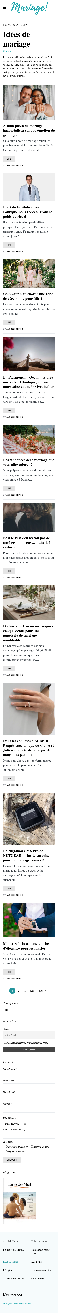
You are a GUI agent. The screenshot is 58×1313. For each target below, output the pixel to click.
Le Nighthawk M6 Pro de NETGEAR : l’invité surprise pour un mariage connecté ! (26, 855)
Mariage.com (13, 1294)
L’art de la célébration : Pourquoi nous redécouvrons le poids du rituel (27, 211)
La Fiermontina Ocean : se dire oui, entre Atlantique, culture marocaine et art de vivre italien (28, 381)
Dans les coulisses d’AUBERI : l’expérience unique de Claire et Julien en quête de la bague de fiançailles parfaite (28, 747)
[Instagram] (6, 1010)
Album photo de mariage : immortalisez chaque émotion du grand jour (29, 130)
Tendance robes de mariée (40, 1251)
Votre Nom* (8, 1080)
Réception (8, 1270)
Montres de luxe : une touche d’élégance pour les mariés (26, 946)
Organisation (37, 1278)
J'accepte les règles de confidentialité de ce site (27, 1042)
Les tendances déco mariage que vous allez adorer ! (28, 462)
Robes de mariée (39, 1241)
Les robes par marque (13, 1249)
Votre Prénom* (10, 1068)
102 (32, 990)
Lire (9, 158)
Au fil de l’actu (10, 1241)
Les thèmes (36, 1261)
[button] (4, 8)
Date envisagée (9, 1117)
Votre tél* (7, 1103)
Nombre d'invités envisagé (14, 1129)
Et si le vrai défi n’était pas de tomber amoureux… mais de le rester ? (27, 542)
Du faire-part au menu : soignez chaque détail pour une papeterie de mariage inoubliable (28, 633)
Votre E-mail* (9, 1092)
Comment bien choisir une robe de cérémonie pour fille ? (28, 296)
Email (6, 1028)
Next (40, 990)
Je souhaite (8, 1141)
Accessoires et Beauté (13, 1278)
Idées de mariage (11, 1261)
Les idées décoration (41, 1270)
